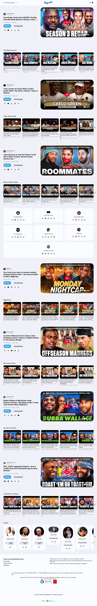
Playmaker (6, 565)
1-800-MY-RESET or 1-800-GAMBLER (44, 577)
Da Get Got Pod (7, 563)
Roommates (6, 561)
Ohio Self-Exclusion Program (48, 579)
